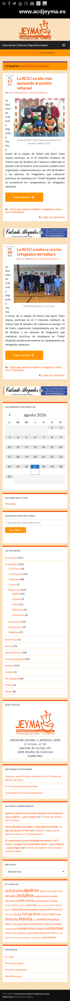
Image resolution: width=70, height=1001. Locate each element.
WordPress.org (13, 976)
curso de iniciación (46, 905)
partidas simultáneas (30, 923)
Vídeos (9, 685)
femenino (9, 914)
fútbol (44, 914)
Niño (8, 923)
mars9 (12, 92)
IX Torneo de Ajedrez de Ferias (21, 786)
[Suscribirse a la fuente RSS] (4, 2)
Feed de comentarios (16, 969)
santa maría (11, 928)
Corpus (54, 900)
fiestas (18, 914)
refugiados (48, 209)
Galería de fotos (13, 652)
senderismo (26, 928)
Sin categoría (12, 678)
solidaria (40, 928)
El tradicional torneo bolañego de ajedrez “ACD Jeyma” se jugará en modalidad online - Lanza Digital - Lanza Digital (34, 844)
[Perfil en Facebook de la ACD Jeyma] (9, 2)
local (35, 919)
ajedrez (31, 890)
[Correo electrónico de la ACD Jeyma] (32, 2)
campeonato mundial (45, 896)
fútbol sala (15, 209)
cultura (22, 905)
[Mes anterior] (9, 415)
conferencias (41, 900)
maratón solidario (31, 209)
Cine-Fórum (14, 568)
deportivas (19, 909)
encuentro (32, 909)
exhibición (57, 909)
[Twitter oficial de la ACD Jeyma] (14, 2)
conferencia (24, 900)
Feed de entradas (14, 963)
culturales (31, 905)
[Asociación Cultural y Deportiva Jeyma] (35, 29)
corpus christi (11, 905)
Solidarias (43, 92)
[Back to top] (62, 993)
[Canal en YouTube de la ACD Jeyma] (20, 2)
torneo (51, 933)
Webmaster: (8, 997)
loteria (42, 919)
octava (14, 924)
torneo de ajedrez (23, 937)
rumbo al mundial (52, 924)
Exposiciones (15, 626)
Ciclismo (16, 599)
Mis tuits (10, 503)
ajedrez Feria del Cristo (51, 891)
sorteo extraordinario (16, 933)
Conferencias (15, 573)
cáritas (58, 905)
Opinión (9, 672)
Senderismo (18, 614)
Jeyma (25, 919)
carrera (10, 900)
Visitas (8, 691)
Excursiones (14, 621)
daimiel (8, 910)
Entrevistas (11, 639)
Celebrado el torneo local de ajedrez (24, 792)
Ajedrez (16, 593)
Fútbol (15, 604)
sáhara (58, 209)
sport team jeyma (14, 212)
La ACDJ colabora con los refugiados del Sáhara (39, 251)
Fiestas (9, 646)
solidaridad (54, 928)
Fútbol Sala (33, 92)
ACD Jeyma (11, 557)
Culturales (14, 579)
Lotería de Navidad (15, 659)
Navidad (53, 919)
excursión (46, 909)
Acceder (9, 956)
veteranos (36, 937)
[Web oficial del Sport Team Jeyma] (45, 2)
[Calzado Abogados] (36, 232)
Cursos (12, 584)
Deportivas (23, 92)
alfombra (11, 896)
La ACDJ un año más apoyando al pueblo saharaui (34, 83)
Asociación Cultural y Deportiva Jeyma (25, 45)
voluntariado (48, 937)
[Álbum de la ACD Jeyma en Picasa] (38, 2)
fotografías (31, 914)
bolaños (26, 895)
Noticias (9, 665)
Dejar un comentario (53, 217)
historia (11, 919)
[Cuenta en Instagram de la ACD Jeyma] (26, 2)
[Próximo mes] (60, 415)
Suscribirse (15, 530)
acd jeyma (14, 890)
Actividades (11, 564)
